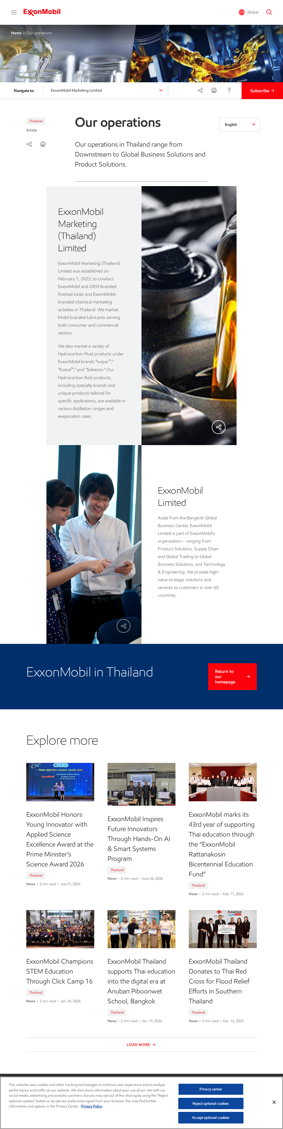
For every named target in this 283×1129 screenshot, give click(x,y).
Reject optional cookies (211, 1103)
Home (16, 33)
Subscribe (259, 90)
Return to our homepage (225, 676)
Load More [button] (139, 1045)
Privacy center (211, 1089)
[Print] (213, 90)
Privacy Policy (91, 1106)
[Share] (200, 90)
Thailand (35, 121)
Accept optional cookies (210, 1117)
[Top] (229, 90)
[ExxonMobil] (44, 12)
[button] (14, 12)
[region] (141, 1103)
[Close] (274, 1102)
